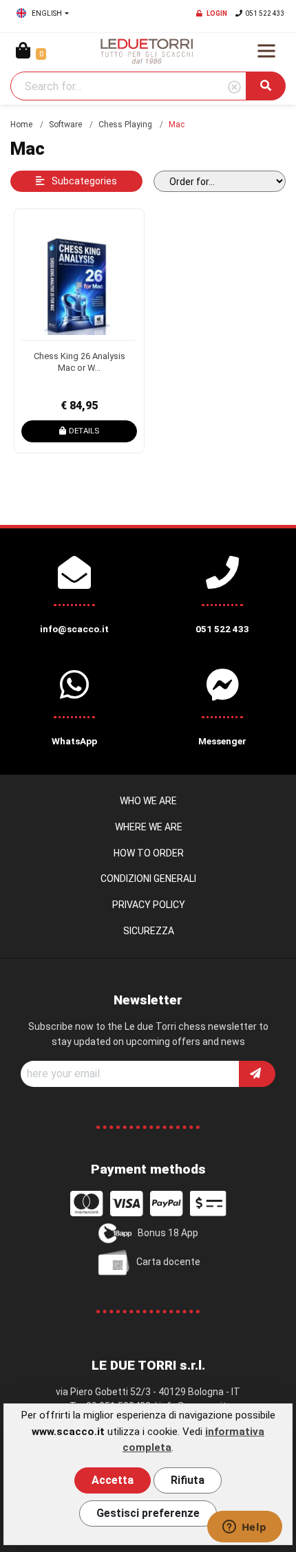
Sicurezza (148, 930)
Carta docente (168, 1261)
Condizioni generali (148, 878)
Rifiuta (187, 1480)
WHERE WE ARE (148, 826)
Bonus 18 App (168, 1232)
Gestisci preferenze (148, 1513)
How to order (149, 853)
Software (65, 124)
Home (21, 124)
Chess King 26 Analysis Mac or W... (79, 362)
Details (84, 431)
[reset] (234, 88)
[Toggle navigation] (266, 51)
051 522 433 (265, 13)
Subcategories (83, 180)
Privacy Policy (148, 904)
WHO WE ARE (148, 800)
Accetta (113, 1480)
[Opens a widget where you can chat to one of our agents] (244, 1528)
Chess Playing (125, 124)
